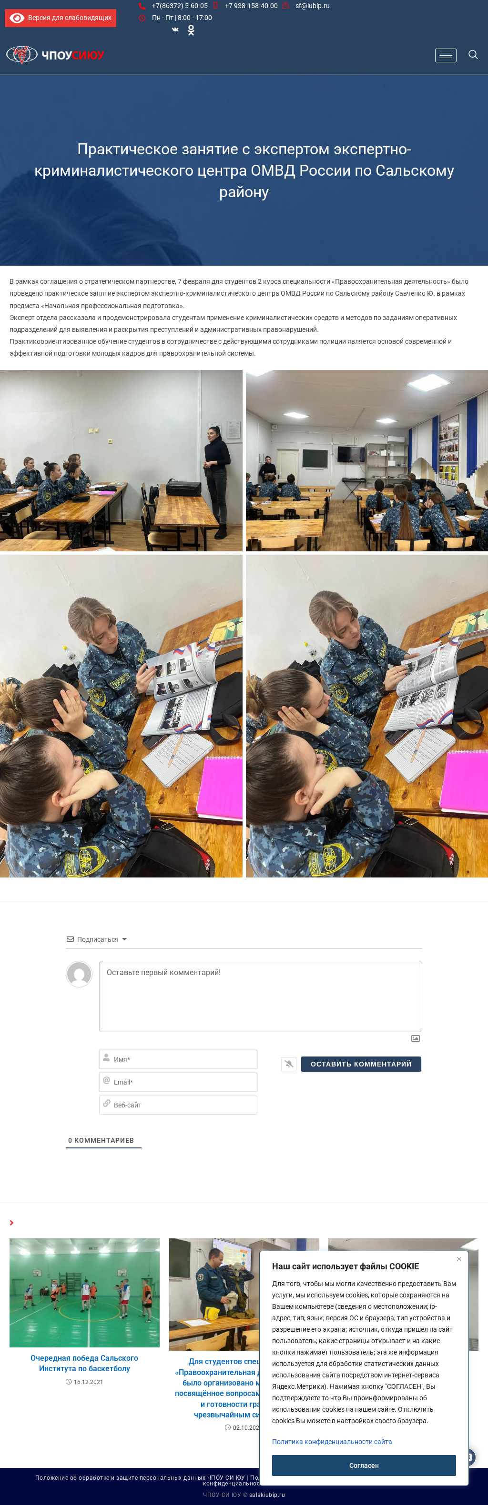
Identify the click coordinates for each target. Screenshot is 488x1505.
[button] (473, 55)
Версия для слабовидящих (68, 17)
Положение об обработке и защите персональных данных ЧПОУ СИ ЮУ (140, 1478)
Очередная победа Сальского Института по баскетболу (84, 1363)
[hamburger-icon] (446, 55)
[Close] (459, 1259)
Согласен (364, 1465)
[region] (364, 1368)
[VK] (175, 30)
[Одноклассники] (191, 30)
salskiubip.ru (267, 1495)
